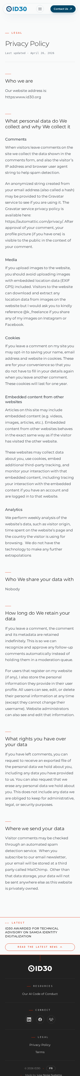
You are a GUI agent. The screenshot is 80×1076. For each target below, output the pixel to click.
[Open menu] (40, 9)
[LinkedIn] (29, 1019)
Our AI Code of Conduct (40, 994)
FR (51, 1068)
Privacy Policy (40, 1045)
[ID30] (16, 9)
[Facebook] (40, 1019)
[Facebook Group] (51, 1019)
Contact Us (61, 8)
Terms (40, 1052)
